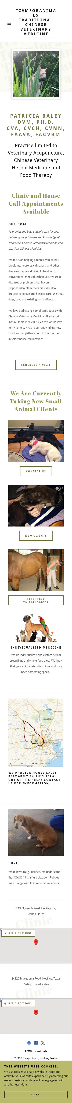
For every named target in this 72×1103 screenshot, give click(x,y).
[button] (10, 23)
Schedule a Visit (36, 364)
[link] (36, 23)
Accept (36, 1094)
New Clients (36, 535)
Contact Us (36, 471)
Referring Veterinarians (36, 600)
